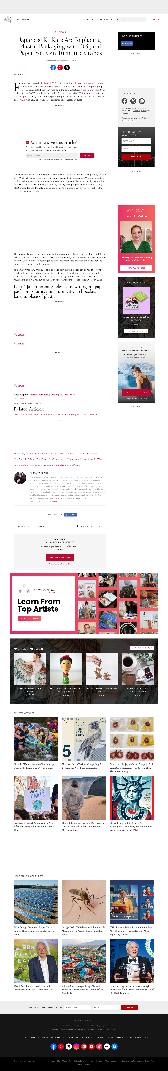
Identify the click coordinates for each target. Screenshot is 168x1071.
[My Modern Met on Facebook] (53, 1046)
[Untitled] (19, 75)
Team (71, 1061)
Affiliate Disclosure (110, 1061)
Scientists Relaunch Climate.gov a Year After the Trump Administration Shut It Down (34, 826)
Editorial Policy (62, 1061)
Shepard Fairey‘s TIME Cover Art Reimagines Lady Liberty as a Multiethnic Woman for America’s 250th (131, 826)
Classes (89, 1037)
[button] (106, 19)
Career (70, 1037)
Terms (87, 1064)
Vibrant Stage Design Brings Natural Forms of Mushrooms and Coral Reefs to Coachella (82, 989)
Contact (90, 1061)
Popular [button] (90, 19)
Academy (138, 1037)
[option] (87, 624)
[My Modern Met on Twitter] (69, 1046)
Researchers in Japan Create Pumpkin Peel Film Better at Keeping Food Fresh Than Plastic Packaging (131, 767)
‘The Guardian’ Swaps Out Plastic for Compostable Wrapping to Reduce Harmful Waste (59, 459)
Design (63, 32)
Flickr (73, 394)
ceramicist (73, 489)
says (38, 177)
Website (32, 394)
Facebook (43, 394)
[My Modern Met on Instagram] (76, 1046)
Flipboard (125, 113)
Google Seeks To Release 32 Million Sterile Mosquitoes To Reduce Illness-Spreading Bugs (83, 931)
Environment (100, 1037)
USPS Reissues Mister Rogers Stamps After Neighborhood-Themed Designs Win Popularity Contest (131, 931)
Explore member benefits (61, 563)
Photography (43, 1037)
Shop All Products (136, 331)
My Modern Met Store (28, 648)
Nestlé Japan (20, 96)
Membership (156, 19)
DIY (64, 1037)
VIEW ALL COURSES (136, 268)
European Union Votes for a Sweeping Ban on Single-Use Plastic (47, 464)
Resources (80, 1037)
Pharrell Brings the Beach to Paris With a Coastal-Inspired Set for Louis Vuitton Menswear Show (83, 826)
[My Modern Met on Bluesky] (114, 1046)
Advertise (98, 1061)
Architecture (55, 1037)
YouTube (64, 394)
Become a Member (60, 557)
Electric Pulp (149, 1061)
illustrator (61, 489)
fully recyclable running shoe (88, 83)
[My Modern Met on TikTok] (99, 1046)
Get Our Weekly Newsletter (92, 526)
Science (110, 1037)
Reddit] (22, 397)
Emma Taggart (52, 61)
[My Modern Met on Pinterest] (61, 1046)
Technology (120, 1037)
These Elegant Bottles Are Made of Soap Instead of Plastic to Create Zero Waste (55, 453)
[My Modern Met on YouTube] (92, 1046)
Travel (129, 1037)
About (53, 1061)
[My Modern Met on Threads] (107, 1046)
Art (26, 1037)
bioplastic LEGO (48, 83)
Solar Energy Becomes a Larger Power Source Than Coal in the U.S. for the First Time (35, 931)
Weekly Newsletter (139, 108)
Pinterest (136, 111)
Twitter (54, 394)
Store (146, 1037)
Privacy (81, 1064)
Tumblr (143, 111)
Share (72, 514)
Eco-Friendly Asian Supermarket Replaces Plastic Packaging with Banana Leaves (55, 414)
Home (56, 32)
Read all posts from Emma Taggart (44, 501)
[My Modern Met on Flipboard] (84, 1046)
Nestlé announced (90, 89)
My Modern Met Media (135, 119)
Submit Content (80, 1061)
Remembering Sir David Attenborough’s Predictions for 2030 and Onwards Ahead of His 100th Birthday (132, 989)
